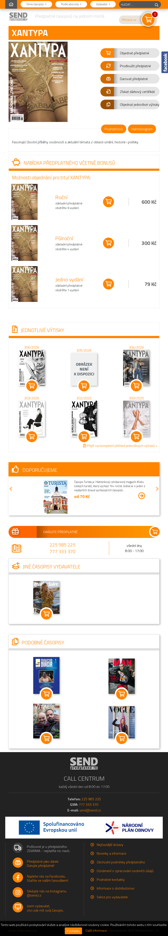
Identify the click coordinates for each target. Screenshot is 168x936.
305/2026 (83, 350)
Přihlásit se (129, 19)
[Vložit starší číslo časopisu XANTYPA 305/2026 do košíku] (84, 368)
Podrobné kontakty (111, 879)
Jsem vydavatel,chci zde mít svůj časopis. (45, 908)
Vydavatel (102, 4)
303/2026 (31, 397)
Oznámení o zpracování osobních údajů (125, 870)
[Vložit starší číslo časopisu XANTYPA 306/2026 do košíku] (32, 367)
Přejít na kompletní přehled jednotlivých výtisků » (121, 445)
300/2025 (136, 397)
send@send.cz (90, 810)
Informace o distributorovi (115, 888)
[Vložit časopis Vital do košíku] (46, 739)
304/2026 (136, 347)
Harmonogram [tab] (141, 129)
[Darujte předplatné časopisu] (84, 532)
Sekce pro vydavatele (112, 897)
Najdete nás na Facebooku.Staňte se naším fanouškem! (47, 878)
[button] (129, 53)
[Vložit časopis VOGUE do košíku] (121, 739)
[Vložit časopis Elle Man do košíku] (121, 694)
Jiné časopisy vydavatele (51, 566)
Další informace (96, 930)
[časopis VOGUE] (121, 721)
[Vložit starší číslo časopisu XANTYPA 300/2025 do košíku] (136, 418)
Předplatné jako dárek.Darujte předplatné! (43, 863)
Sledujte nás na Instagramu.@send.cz (47, 893)
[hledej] (156, 4)
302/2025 (83, 397)
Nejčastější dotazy (110, 844)
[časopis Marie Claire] (46, 597)
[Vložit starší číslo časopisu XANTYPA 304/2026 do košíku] (136, 367)
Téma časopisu (35, 4)
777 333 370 (62, 551)
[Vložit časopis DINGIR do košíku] (46, 694)
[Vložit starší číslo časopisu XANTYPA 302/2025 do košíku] (84, 418)
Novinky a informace (111, 853)
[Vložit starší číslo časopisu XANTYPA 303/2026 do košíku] (32, 418)
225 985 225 (62, 544)
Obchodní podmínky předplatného (121, 862)
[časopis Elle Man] (121, 675)
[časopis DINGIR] (46, 675)
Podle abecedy (70, 4)
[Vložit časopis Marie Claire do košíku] (46, 614)
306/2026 (31, 347)
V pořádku (73, 931)
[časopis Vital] (46, 720)
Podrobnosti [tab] (114, 129)
